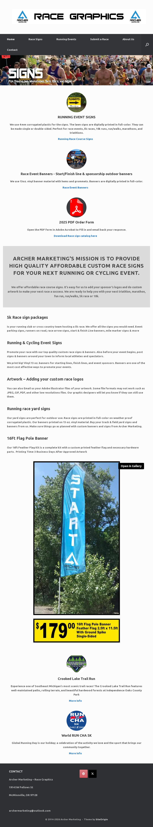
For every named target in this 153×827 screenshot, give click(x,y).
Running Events (66, 39)
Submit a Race (99, 39)
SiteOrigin (102, 819)
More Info (75, 700)
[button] (147, 44)
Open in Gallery (131, 466)
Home (11, 39)
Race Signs (35, 39)
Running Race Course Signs (76, 139)
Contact (12, 49)
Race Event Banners (76, 187)
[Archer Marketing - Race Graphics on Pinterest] (83, 774)
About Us (128, 39)
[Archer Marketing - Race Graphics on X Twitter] (92, 774)
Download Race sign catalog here (76, 235)
